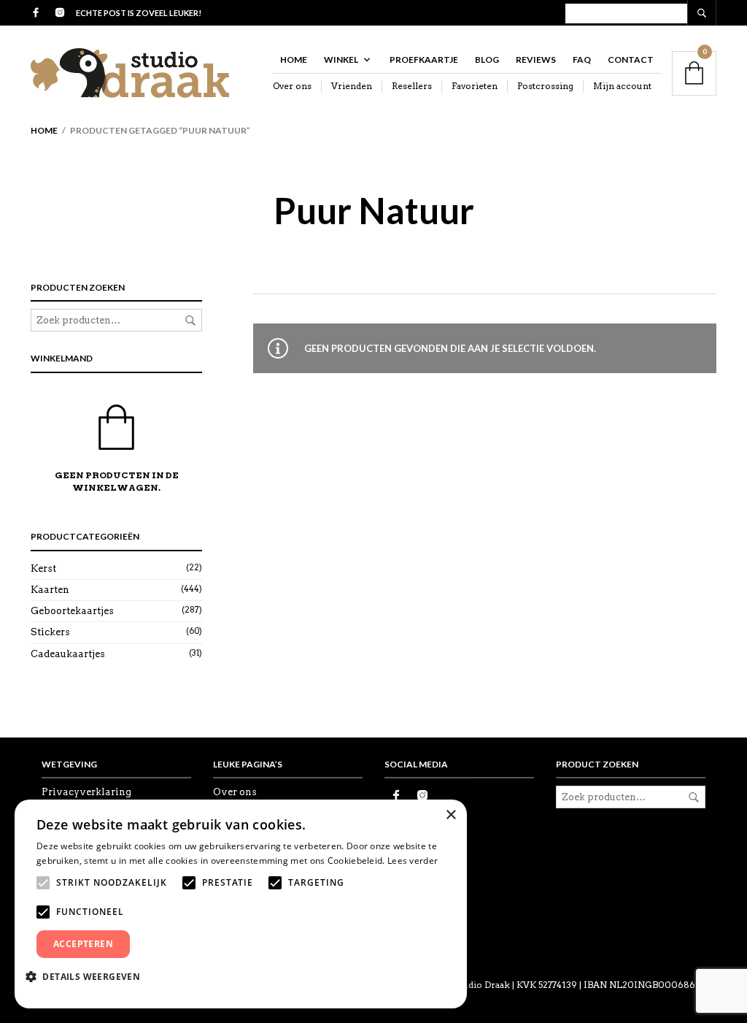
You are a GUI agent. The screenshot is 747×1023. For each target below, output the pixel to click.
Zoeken (190, 320)
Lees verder (412, 860)
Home (293, 59)
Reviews (536, 59)
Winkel (341, 59)
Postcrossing (545, 85)
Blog (487, 59)
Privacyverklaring (86, 791)
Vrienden (351, 85)
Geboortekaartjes (72, 610)
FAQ (582, 59)
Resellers (412, 85)
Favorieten (475, 85)
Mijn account (622, 85)
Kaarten (50, 589)
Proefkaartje (424, 59)
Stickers (50, 632)
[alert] (241, 904)
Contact (631, 59)
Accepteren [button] (83, 944)
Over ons (292, 85)
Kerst (43, 568)
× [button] (450, 815)
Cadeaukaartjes (68, 653)
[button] (88, 976)
